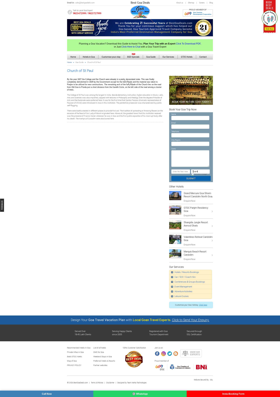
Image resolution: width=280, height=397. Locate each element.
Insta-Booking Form (233, 394)
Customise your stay (111, 57)
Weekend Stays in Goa (102, 356)
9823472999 (79, 13)
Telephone (175, 131)
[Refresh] (199, 174)
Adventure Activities (183, 291)
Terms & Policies (97, 383)
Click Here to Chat (130, 46)
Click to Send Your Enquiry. (190, 320)
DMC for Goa (98, 352)
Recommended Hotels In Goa (78, 348)
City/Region (175, 140)
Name (173, 114)
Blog (211, 3)
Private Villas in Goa (75, 352)
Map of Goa (72, 361)
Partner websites (100, 365)
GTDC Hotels (186, 57)
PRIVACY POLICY (74, 365)
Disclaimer (110, 383)
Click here (203, 305)
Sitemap (191, 3)
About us (179, 3)
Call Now (47, 394)
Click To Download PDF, (188, 43)
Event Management (183, 286)
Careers (202, 3)
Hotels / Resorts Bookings (187, 272)
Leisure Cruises (182, 296)
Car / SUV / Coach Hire (185, 277)
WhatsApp (142, 394)
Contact (203, 57)
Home (73, 57)
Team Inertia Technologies (137, 383)
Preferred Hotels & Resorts (104, 361)
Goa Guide (151, 57)
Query (173, 149)
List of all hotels (99, 348)
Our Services (168, 57)
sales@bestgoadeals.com (85, 3)
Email (173, 123)
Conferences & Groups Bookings (190, 282)
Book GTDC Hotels (74, 356)
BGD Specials (133, 57)
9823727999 (94, 13)
